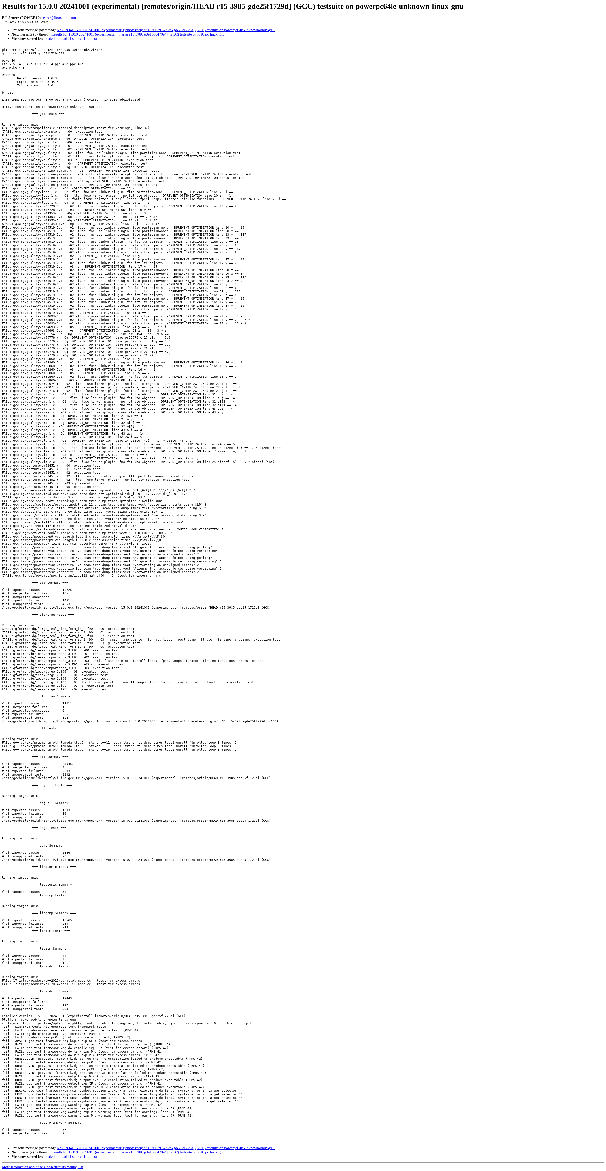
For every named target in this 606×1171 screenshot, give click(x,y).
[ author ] (92, 38)
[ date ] (49, 38)
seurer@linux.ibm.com (59, 18)
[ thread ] (62, 38)
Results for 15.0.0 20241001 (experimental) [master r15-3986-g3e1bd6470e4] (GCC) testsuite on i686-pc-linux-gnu (137, 34)
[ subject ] (77, 38)
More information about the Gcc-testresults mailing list (42, 1167)
